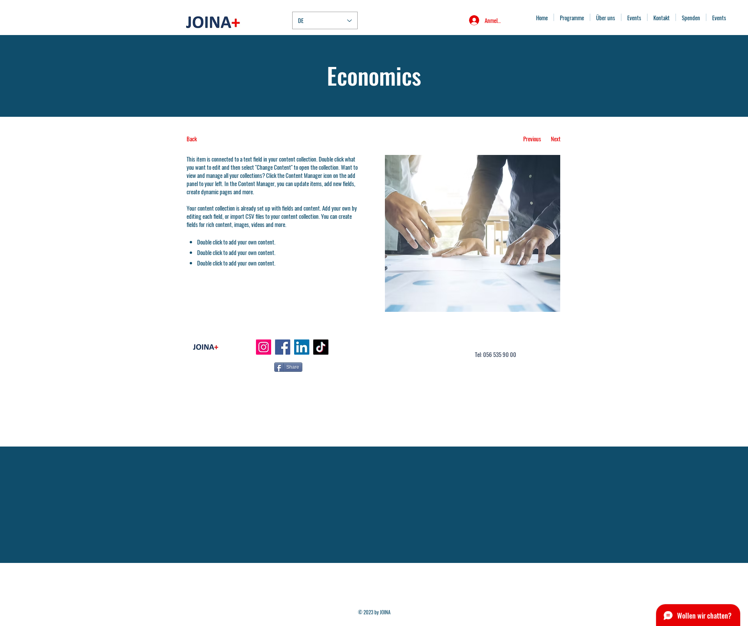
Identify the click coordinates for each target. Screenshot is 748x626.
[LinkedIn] (301, 347)
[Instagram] (263, 347)
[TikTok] (320, 347)
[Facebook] (282, 347)
